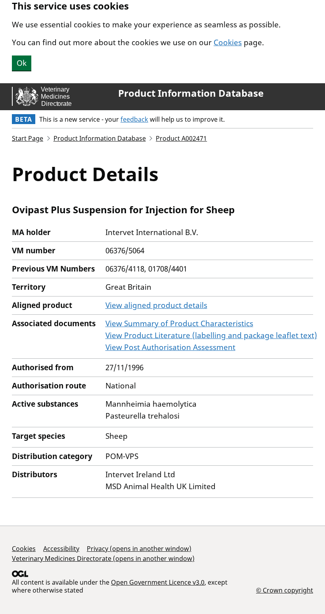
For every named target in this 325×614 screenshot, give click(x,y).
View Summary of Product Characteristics (179, 323)
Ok (22, 63)
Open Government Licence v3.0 (158, 582)
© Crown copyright (284, 590)
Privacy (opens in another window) (139, 548)
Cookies (228, 42)
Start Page (27, 138)
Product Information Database (191, 93)
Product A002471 (181, 138)
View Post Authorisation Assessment (170, 347)
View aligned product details (156, 305)
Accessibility (61, 548)
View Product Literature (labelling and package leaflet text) (211, 335)
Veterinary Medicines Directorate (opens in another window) (103, 558)
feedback (134, 119)
